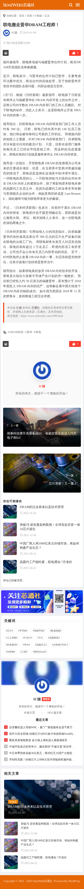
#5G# (40, 637)
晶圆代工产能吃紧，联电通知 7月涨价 (46, 562)
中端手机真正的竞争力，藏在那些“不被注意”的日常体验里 (43, 746)
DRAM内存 (16, 332)
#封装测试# (12, 644)
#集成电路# (56, 630)
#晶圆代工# (41, 644)
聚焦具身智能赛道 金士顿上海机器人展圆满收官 (38, 740)
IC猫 (14, 32)
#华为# (26, 644)
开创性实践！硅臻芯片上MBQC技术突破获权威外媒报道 (43, 759)
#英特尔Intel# (39, 651)
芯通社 (35, 307)
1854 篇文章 (54, 712)
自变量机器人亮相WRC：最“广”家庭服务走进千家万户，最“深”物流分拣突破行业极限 (43, 727)
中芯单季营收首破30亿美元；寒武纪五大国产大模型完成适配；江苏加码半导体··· (43, 753)
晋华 (51, 62)
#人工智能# (12, 637)
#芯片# (9, 630)
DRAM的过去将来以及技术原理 (42, 507)
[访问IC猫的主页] (42, 685)
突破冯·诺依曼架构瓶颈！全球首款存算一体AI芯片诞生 (50, 527)
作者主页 (29, 712)
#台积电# (10, 651)
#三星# (24, 651)
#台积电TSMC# (60, 644)
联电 (25, 62)
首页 (21, 15)
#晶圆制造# (54, 637)
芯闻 (29, 15)
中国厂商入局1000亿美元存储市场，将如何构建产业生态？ (49, 545)
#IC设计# (27, 637)
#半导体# (23, 630)
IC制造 (38, 15)
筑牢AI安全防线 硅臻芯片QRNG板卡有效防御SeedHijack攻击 (43, 733)
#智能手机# (39, 630)
